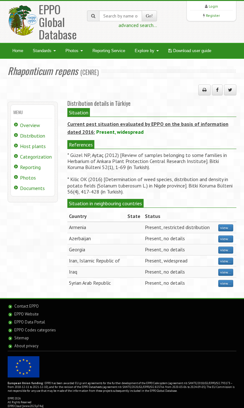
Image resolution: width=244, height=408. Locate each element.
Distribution (32, 136)
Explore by (145, 50)
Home (17, 50)
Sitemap (21, 338)
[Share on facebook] (217, 90)
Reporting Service (108, 50)
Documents (32, 188)
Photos (72, 50)
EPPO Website (26, 314)
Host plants (33, 146)
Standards (43, 50)
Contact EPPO (26, 306)
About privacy (26, 346)
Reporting (30, 167)
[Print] (204, 90)
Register (213, 15)
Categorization (36, 156)
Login (213, 6)
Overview (30, 125)
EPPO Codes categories (35, 330)
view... (225, 227)
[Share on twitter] (230, 90)
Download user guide (191, 50)
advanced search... (138, 25)
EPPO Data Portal (29, 322)
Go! (149, 16)
